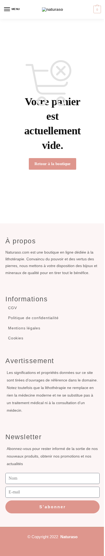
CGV (12, 308)
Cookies (15, 338)
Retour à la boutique (52, 164)
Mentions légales (24, 328)
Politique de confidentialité (33, 318)
